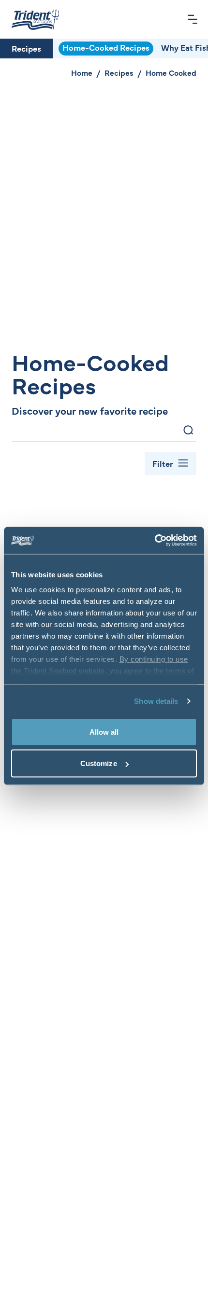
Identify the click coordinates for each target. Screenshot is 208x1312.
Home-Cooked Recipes (105, 47)
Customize (98, 763)
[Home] (35, 19)
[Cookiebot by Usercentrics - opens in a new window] (154, 540)
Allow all (104, 731)
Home (81, 72)
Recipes (26, 48)
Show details (156, 701)
